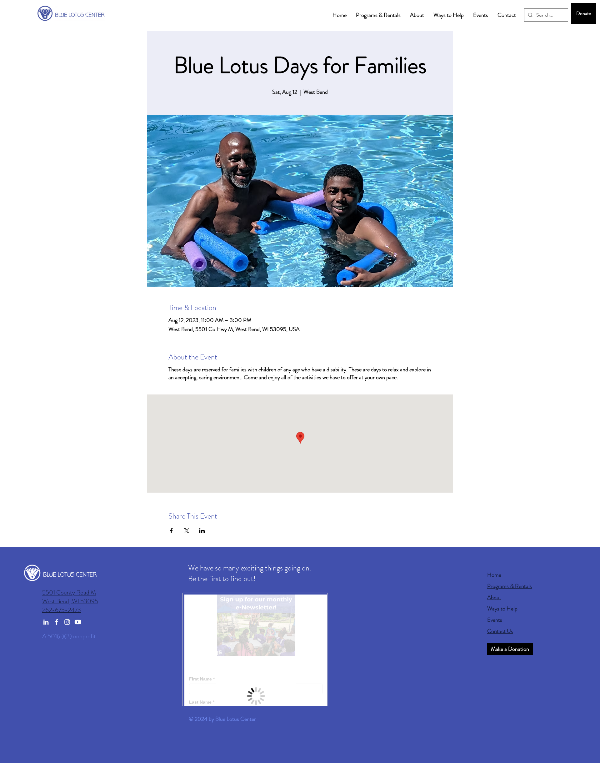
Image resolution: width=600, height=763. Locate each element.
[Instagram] (67, 622)
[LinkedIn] (46, 622)
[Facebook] (56, 622)
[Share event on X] (187, 530)
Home (494, 575)
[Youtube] (78, 622)
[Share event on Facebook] (171, 530)
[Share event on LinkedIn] (202, 530)
